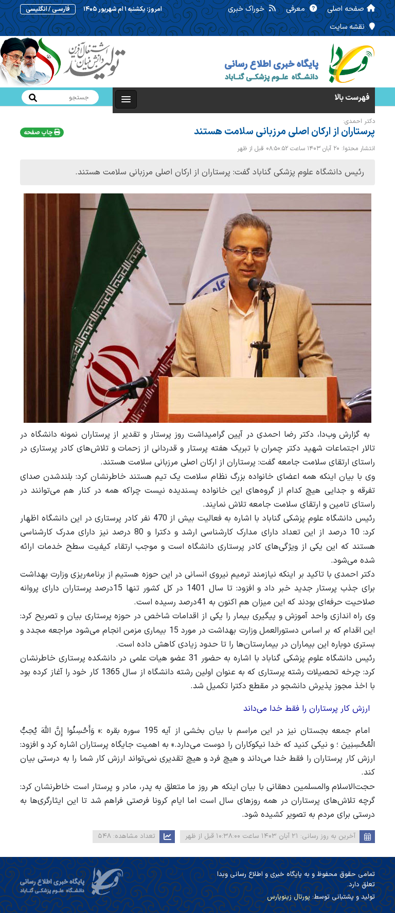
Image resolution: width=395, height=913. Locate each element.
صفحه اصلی (345, 9)
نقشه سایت (348, 27)
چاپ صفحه (39, 132)
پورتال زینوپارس (288, 897)
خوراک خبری (247, 9)
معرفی (296, 9)
